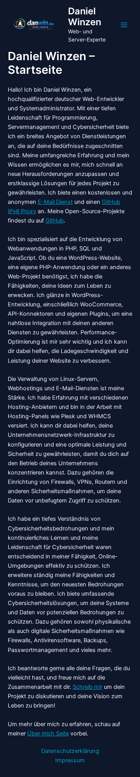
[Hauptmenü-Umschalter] (124, 25)
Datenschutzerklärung (70, 750)
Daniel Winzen (84, 16)
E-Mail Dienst (55, 201)
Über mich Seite (48, 733)
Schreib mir (87, 686)
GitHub (55, 220)
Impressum (70, 760)
